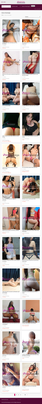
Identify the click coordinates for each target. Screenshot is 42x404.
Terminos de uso (5, 399)
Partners (19, 399)
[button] (4, 2)
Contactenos (12, 399)
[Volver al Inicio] (21, 2)
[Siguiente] (27, 395)
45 (25, 394)
